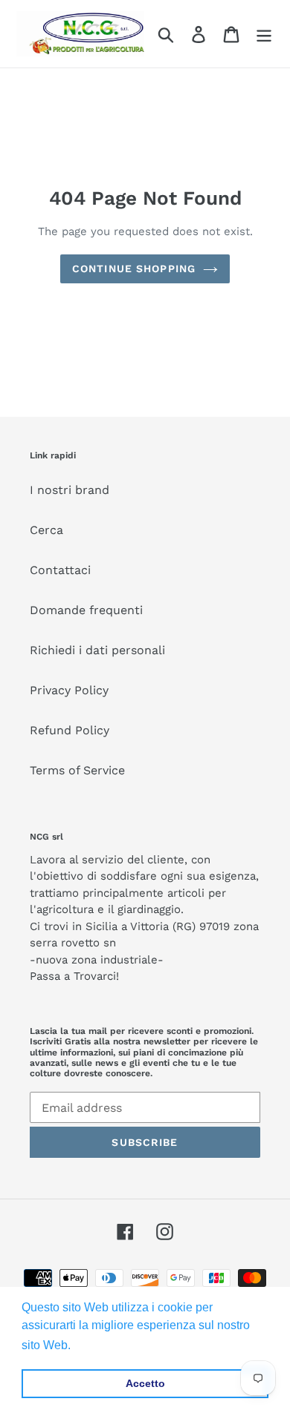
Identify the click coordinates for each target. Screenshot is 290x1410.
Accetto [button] (145, 1383)
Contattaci (60, 570)
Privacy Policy (69, 690)
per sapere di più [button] (120, 1345)
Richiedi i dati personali (97, 650)
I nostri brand (69, 490)
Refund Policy (69, 730)
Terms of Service (77, 770)
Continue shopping (134, 268)
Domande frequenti (86, 610)
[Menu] (264, 33)
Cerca (46, 530)
